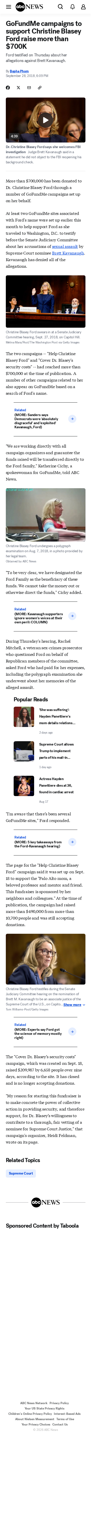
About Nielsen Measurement (34, 1419)
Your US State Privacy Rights (44, 1408)
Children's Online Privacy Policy (30, 1414)
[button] (8, 6)
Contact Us (60, 1424)
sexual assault (65, 246)
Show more (72, 1005)
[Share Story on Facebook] (8, 87)
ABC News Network (34, 1403)
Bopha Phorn (19, 71)
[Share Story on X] (18, 87)
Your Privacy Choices (35, 1424)
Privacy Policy (59, 1403)
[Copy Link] (39, 87)
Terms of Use (65, 1419)
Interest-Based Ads (67, 1414)
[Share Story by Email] (29, 87)
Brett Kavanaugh (68, 253)
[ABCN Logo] (29, 7)
